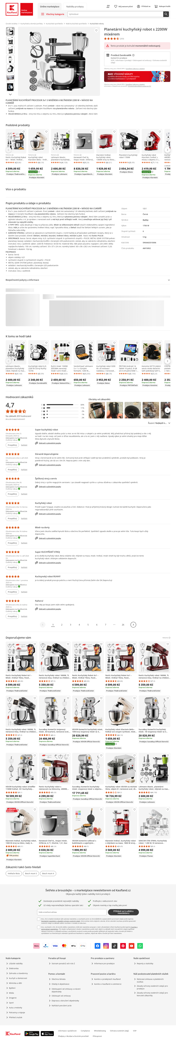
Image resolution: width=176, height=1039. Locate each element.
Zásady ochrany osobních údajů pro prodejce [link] (152, 987)
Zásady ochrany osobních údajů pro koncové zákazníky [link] (152, 994)
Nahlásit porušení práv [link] (62, 1005)
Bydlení (12, 988)
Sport (11, 1002)
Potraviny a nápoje (17, 1012)
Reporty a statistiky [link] (145, 963)
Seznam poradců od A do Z (63, 963)
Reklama (8, 155)
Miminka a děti (15, 983)
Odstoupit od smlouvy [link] (61, 995)
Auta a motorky (15, 1007)
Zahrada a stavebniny (18, 973)
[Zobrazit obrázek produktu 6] (10, 78)
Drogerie (12, 998)
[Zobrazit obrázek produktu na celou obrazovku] (59, 61)
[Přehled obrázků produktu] (10, 61)
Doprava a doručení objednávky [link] (65, 1000)
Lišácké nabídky (16, 963)
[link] (75, 6)
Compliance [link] (85, 1031)
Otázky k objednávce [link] (60, 984)
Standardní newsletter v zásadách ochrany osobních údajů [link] (60, 921)
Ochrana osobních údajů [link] (119, 1031)
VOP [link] (134, 1031)
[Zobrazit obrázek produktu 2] (10, 41)
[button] (62, 404)
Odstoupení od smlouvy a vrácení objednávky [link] (66, 990)
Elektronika (14, 968)
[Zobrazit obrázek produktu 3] (10, 50)
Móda (11, 993)
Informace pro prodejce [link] (104, 963)
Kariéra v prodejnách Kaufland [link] (107, 979)
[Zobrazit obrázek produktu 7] (10, 87)
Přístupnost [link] (97, 1036)
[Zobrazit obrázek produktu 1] (10, 31)
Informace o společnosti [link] (67, 1031)
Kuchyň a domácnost (18, 978)
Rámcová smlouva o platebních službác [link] (150, 980)
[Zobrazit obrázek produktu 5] (10, 68)
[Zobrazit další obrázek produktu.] (10, 94)
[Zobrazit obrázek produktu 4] (10, 59)
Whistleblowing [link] (100, 1031)
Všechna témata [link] (58, 979)
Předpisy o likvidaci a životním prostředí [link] (73, 1036)
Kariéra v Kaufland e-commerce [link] (107, 984)
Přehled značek (15, 1017)
